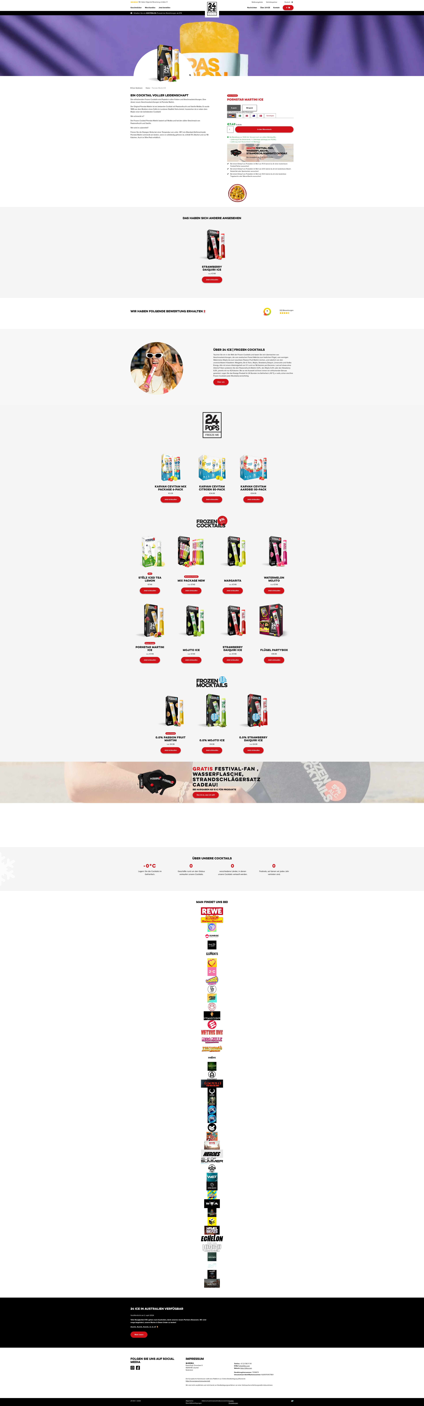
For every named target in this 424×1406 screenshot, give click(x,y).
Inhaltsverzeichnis (222, 1401)
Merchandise (150, 7)
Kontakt (276, 7)
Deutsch (288, 2)
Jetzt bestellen (164, 7)
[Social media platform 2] (138, 1369)
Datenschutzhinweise (209, 1401)
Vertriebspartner (271, 2)
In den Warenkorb (264, 129)
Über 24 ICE (265, 7)
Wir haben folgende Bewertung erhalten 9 (152, 2)
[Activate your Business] (292, 1401)
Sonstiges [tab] (270, 115)
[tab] (231, 115)
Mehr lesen (138, 1334)
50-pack (249, 108)
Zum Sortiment (137, 88)
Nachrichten (252, 7)
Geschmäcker (136, 7)
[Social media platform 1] (132, 1369)
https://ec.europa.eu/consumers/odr (198, 1381)
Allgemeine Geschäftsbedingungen (194, 1402)
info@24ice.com (244, 1366)
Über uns (221, 382)
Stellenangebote (257, 2)
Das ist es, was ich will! (206, 795)
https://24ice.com (246, 1368)
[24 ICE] (212, 8)
